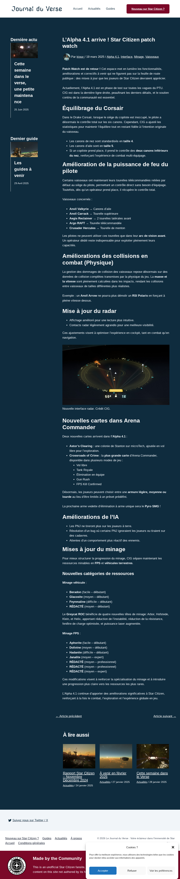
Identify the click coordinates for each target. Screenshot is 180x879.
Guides (110, 8)
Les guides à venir (22, 169)
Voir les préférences (161, 870)
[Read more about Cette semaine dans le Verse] (153, 756)
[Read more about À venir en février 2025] (116, 756)
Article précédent (69, 716)
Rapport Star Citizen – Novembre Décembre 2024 (79, 776)
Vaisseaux (152, 56)
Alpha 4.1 (113, 56)
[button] (173, 847)
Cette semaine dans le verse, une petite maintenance (24, 82)
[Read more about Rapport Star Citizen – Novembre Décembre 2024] (79, 756)
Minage (139, 56)
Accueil (77, 8)
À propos (76, 838)
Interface (126, 56)
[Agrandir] (165, 349)
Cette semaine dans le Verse (152, 775)
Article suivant (164, 716)
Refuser (132, 870)
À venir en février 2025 (113, 775)
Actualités (94, 8)
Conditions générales (31, 843)
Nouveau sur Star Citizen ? (22, 838)
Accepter (103, 870)
